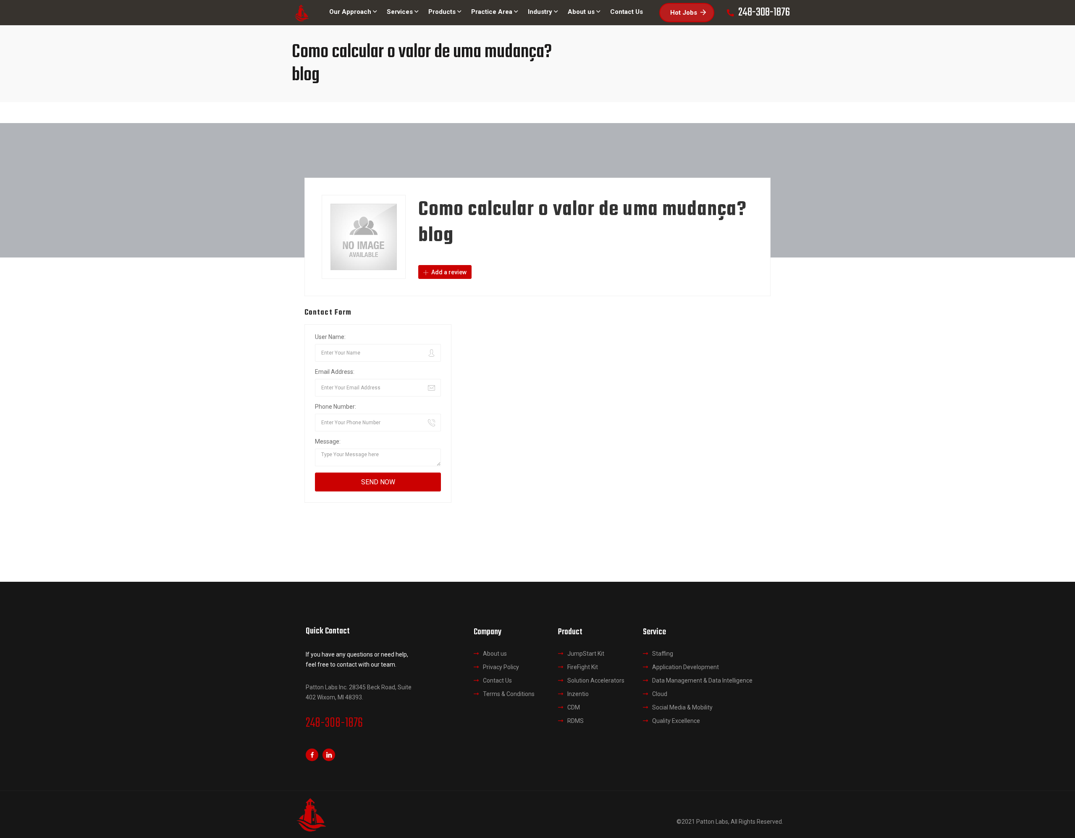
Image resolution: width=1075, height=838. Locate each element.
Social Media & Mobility (682, 707)
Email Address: (334, 371)
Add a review (448, 272)
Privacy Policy (501, 667)
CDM (573, 707)
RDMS (575, 720)
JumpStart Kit (585, 653)
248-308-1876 (334, 723)
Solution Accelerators (595, 680)
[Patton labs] (301, 12)
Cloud (659, 694)
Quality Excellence (676, 720)
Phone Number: (335, 406)
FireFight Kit (582, 667)
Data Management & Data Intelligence (702, 680)
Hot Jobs (683, 12)
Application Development (685, 667)
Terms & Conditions (509, 694)
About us (495, 653)
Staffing (662, 653)
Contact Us (497, 680)
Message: (328, 441)
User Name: (330, 337)
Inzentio (578, 694)
